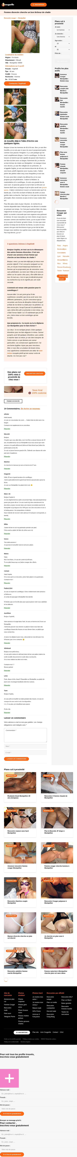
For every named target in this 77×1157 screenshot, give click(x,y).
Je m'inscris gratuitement (12, 1113)
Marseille (66, 256)
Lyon (59, 256)
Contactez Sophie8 (17, 83)
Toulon (59, 271)
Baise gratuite (66, 1003)
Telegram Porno (9, 1016)
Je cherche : (59, 34)
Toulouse (66, 271)
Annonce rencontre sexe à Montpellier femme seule (64, 182)
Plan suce (7, 1013)
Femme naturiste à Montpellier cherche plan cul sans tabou (55, 972)
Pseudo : (3, 1097)
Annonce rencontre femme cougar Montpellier (64, 142)
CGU (61, 1032)
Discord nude (51, 1011)
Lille (64, 253)
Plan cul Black (66, 1000)
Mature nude (36, 1008)
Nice (58, 263)
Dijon (64, 249)
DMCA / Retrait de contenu (48, 1039)
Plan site (35, 1032)
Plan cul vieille (52, 1002)
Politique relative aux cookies (31, 1039)
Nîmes (65, 263)
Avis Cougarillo (45, 1032)
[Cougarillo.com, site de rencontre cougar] (8, 5)
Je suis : (58, 27)
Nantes (65, 260)
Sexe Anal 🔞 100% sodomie (37, 391)
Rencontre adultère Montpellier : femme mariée (64, 128)
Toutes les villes (63, 277)
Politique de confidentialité (11, 1042)
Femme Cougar (9, 1005)
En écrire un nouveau (30, 409)
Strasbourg (67, 267)
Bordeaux (60, 249)
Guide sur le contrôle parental (12, 1039)
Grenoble (60, 253)
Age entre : (59, 40)
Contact (55, 1032)
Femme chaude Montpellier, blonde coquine (64, 168)
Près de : (58, 53)
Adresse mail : (5, 1090)
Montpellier (61, 260)
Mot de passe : (5, 1105)
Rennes (60, 267)
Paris (59, 245)
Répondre (7, 429)
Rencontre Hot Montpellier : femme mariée (64, 102)
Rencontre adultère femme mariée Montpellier (17, 972)
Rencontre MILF (67, 997)
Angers (65, 245)
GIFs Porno (36, 1011)
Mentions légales (25, 1042)
